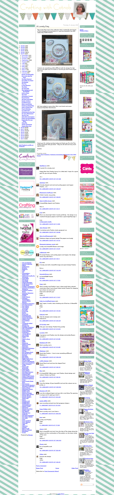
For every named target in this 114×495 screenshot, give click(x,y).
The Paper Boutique (28, 415)
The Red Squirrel (26, 79)
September (25, 60)
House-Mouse (26, 331)
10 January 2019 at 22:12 (50, 367)
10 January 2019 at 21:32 (50, 347)
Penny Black (25, 370)
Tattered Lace (26, 412)
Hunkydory (25, 332)
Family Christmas (27, 318)
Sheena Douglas (27, 393)
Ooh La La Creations (28, 362)
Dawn (41, 284)
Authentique (25, 266)
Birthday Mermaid (87, 470)
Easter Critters (26, 101)
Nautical (24, 355)
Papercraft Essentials (25, 367)
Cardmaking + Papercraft (26, 274)
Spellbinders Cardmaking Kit (26, 404)
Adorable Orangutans (28, 116)
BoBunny (25, 269)
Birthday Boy (88, 445)
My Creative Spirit (27, 352)
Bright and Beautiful (28, 74)
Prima (24, 380)
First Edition (25, 320)
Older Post (75, 468)
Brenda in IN (43, 391)
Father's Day (26, 319)
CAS (23, 270)
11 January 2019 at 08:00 (50, 413)
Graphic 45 (25, 326)
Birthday (24, 268)
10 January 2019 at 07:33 (50, 179)
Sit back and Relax (27, 99)
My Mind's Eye (26, 353)
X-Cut (24, 432)
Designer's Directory (28, 303)
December (25, 55)
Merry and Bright (27, 104)
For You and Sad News (89, 434)
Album (24, 265)
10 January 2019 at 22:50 (50, 387)
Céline (41, 454)
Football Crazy (26, 102)
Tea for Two (25, 115)
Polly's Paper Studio (28, 376)
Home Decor (26, 329)
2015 (23, 132)
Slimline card (26, 401)
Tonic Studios (26, 422)
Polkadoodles (26, 374)
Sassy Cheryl (26, 387)
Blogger (30, 435)
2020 (23, 52)
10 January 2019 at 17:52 (50, 280)
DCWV (24, 295)
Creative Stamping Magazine (27, 293)
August (24, 61)
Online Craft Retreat (28, 361)
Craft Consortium (27, 283)
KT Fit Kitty (43, 324)
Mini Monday (26, 349)
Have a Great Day (27, 107)
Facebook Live (26, 315)
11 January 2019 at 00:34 (50, 397)
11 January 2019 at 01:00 (50, 405)
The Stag (24, 87)
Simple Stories (26, 395)
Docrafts (24, 310)
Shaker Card (26, 391)
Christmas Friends (27, 96)
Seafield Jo (43, 165)
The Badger (25, 82)
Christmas (25, 279)
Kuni (41, 417)
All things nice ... (89, 421)
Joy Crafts (25, 335)
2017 (23, 129)
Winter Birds (87, 361)
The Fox (24, 83)
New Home (25, 357)
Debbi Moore (26, 297)
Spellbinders (26, 402)
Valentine (25, 426)
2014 (23, 134)
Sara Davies (25, 383)
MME (24, 341)
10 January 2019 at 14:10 (50, 240)
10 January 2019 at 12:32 (50, 232)
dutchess (42, 182)
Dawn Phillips (44, 409)
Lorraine (42, 332)
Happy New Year (26, 126)
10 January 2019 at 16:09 (50, 270)
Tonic (23, 419)
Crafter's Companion (28, 286)
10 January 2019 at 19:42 (50, 310)
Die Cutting (25, 306)
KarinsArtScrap (44, 274)
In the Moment (26, 85)
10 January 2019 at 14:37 (50, 248)
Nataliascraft (43, 342)
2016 (23, 130)
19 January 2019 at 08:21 (50, 462)
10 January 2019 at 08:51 (50, 197)
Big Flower (87, 397)
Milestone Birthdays (28, 348)
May (23, 66)
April (23, 68)
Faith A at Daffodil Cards (47, 301)
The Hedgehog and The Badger (27, 90)
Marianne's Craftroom (46, 192)
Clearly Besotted (27, 282)
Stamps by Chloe (27, 408)
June (23, 65)
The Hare (24, 94)
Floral (42, 154)
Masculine (25, 347)
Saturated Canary (27, 389)
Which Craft (25, 428)
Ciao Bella (25, 281)
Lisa (41, 212)
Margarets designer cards (47, 244)
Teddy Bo (25, 414)
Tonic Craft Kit (26, 420)
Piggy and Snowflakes (28, 118)
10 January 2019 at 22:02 (50, 357)
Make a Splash (88, 385)
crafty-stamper (44, 361)
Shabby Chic (26, 390)
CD (23, 272)
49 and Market (26, 262)
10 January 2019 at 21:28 (50, 339)
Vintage (24, 427)
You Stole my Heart (27, 80)
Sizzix (24, 399)
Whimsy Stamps (27, 430)
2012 (23, 137)
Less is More (26, 339)
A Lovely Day (26, 110)
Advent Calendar (27, 264)
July (23, 63)
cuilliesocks (43, 252)
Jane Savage (43, 227)
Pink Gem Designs (27, 372)
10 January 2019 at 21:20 (50, 329)
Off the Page (26, 360)
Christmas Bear (88, 458)
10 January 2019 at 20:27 (50, 320)
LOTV (24, 337)
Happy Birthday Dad (88, 409)
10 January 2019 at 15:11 (50, 258)
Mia (41, 371)
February (25, 71)
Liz (40, 381)
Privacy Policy (84, 30)
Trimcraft (24, 423)
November (25, 57)
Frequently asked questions (27, 324)
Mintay (24, 351)
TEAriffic (24, 123)
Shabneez (43, 351)
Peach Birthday (26, 109)
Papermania (25, 369)
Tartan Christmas (27, 124)
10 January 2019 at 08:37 (50, 189)
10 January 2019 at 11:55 (50, 224)
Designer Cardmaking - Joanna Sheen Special (26, 300)
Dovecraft (25, 311)
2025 (23, 46)
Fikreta (42, 444)
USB (23, 424)
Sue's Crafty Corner (46, 201)
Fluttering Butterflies (28, 105)
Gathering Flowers (87, 373)
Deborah (42, 314)
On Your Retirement (27, 113)
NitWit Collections (27, 358)
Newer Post (39, 468)
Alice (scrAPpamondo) (46, 236)
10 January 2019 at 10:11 (50, 208)
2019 (23, 53)
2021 (23, 50)
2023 (23, 47)
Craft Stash (25, 285)
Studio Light (25, 410)
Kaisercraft (25, 336)
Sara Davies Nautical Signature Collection (28, 385)
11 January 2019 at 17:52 (50, 425)
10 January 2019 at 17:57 (50, 297)
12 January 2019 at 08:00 (50, 440)
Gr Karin (42, 278)
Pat (41, 262)
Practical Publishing (28, 378)
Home (57, 468)
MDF (23, 340)
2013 (23, 135)
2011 (22, 138)
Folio (23, 322)
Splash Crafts (26, 406)
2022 (23, 49)
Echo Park (25, 314)
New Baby (25, 356)
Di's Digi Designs (27, 304)
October (24, 58)
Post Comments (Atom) (51, 471)
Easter (24, 312)
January (24, 73)
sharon (42, 429)
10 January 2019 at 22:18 (50, 377)
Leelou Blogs (61, 493)
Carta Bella (25, 278)
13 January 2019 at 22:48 (50, 450)
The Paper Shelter (27, 416)
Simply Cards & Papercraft (26, 397)
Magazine (25, 343)
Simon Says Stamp (28, 394)
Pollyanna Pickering (28, 377)
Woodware (25, 431)
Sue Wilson (25, 411)
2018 (23, 127)
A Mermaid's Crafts (45, 221)
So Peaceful (25, 88)
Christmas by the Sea (28, 112)
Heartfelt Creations (28, 327)
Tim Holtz (25, 418)
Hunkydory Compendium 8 (57, 154)
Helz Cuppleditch (27, 328)
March (24, 69)
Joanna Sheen (26, 333)
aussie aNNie (43, 401)
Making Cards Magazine (26, 345)
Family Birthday (26, 316)
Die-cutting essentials (25, 308)
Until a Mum (25, 93)
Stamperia (25, 407)
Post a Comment (41, 465)
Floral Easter (25, 97)
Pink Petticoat (26, 373)
